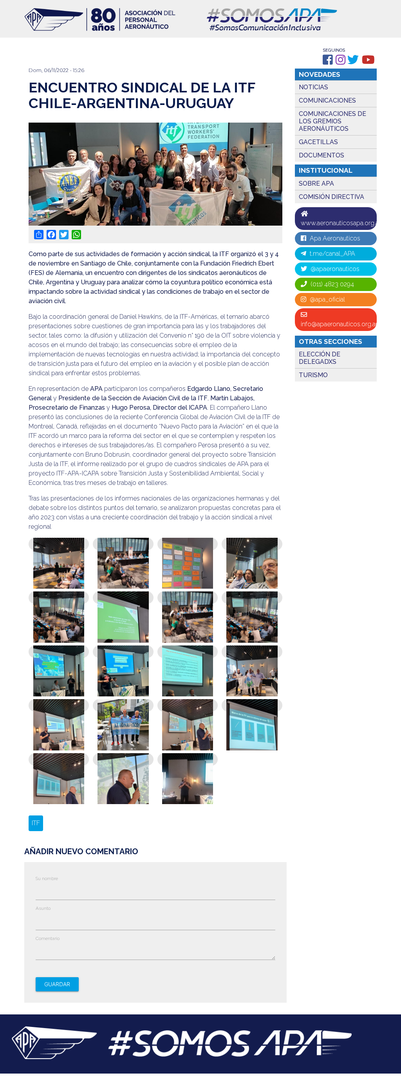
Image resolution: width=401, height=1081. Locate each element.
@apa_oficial (326, 299)
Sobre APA (316, 183)
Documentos (321, 155)
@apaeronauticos (334, 269)
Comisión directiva (331, 197)
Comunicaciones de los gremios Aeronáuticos (332, 121)
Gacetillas (318, 142)
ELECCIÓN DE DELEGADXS (319, 358)
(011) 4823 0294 (331, 284)
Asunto (43, 908)
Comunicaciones (327, 100)
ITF (36, 823)
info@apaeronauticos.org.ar (339, 324)
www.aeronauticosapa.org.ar (339, 223)
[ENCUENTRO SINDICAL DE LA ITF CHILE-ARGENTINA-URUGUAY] (58, 587)
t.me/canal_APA (331, 253)
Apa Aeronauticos (334, 238)
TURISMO (313, 375)
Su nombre (47, 878)
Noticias (313, 87)
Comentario (48, 938)
